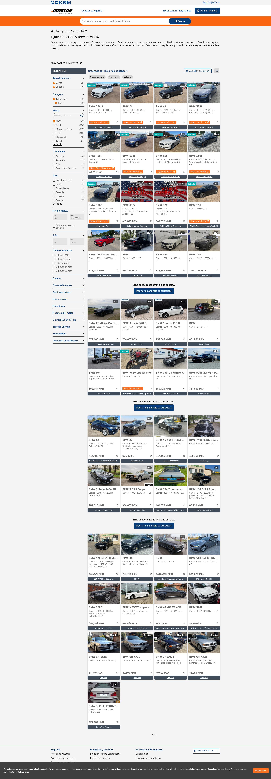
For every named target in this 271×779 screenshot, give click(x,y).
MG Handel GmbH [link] (204, 579)
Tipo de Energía (61, 327)
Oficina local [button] (142, 753)
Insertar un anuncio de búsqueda (154, 290)
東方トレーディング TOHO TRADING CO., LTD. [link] (208, 628)
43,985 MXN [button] (196, 673)
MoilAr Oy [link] (204, 460)
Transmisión (59, 334)
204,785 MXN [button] (129, 574)
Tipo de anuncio (61, 78)
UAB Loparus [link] (137, 275)
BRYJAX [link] (137, 579)
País (55, 176)
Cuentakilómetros (62, 285)
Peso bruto (59, 306)
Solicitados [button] (128, 456)
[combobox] (194, 751)
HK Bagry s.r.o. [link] (137, 460)
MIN (55, 215)
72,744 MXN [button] (95, 172)
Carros (74, 31)
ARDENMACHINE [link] (104, 275)
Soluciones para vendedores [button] (105, 753)
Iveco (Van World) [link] (103, 727)
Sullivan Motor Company (137, 226)
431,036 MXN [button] (196, 339)
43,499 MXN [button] (196, 505)
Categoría (58, 94)
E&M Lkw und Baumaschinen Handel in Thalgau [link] (175, 510)
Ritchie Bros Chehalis (204, 127)
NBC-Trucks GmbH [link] (170, 393)
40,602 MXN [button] (129, 673)
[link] (104, 92)
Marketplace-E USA (104, 176)
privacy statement (11, 772)
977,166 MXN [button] (96, 339)
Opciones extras (61, 292)
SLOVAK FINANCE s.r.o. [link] (204, 510)
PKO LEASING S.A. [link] (170, 275)
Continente (59, 151)
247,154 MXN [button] (163, 456)
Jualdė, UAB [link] (204, 344)
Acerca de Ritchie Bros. (63, 758)
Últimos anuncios (62, 250)
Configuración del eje (64, 320)
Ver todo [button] (57, 144)
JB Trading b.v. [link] (137, 344)
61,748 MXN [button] (95, 673)
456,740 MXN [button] (196, 456)
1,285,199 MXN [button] (164, 574)
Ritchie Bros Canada (204, 176)
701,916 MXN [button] (96, 505)
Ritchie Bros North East (170, 176)
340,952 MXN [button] (163, 221)
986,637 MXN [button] (129, 505)
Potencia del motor (63, 313)
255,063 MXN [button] (163, 339)
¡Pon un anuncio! (209, 10)
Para (71, 239)
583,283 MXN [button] (129, 270)
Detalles (57, 278)
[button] (68, 71)
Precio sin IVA (60, 211)
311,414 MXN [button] (96, 270)
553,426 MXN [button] (163, 389)
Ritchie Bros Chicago (103, 127)
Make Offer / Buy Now (100, 168)
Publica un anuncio (100, 758)
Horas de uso (60, 299)
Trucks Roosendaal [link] (171, 460)
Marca (56, 110)
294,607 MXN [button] (129, 339)
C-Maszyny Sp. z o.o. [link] (103, 628)
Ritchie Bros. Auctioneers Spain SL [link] (204, 226)
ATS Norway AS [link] (204, 393)
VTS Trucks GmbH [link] (137, 510)
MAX (72, 215)
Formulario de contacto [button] (148, 758)
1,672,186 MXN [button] (197, 270)
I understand (260, 770)
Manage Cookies (230, 769)
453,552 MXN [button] (96, 623)
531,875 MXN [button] (196, 574)
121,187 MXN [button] (96, 722)
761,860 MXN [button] (196, 389)
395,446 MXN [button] (129, 623)
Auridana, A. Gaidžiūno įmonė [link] (170, 579)
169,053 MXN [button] (163, 505)
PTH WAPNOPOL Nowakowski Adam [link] (104, 460)
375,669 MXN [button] (163, 270)
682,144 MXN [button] (96, 389)
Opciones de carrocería (65, 340)
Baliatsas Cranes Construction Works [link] (171, 628)
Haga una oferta (97, 122)
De (54, 239)
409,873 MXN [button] (129, 221)
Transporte (62, 31)
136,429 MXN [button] (96, 574)
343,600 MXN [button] (96, 456)
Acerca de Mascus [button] (60, 753)
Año (55, 235)
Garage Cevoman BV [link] (103, 510)
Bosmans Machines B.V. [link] (104, 344)
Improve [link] (103, 677)
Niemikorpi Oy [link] (104, 393)
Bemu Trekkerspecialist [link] (137, 628)
